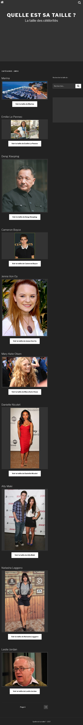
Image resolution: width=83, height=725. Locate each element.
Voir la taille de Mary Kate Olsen (25, 392)
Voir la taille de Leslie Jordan (25, 691)
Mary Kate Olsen (11, 353)
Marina (5, 78)
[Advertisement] (41, 39)
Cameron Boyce (11, 229)
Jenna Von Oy (9, 276)
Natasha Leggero (11, 567)
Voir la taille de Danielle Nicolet (25, 473)
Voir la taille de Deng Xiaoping (24, 217)
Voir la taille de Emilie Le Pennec (25, 144)
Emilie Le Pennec (11, 116)
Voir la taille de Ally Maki (25, 555)
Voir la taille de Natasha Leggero (24, 637)
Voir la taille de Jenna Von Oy (24, 341)
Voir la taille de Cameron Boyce (25, 264)
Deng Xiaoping (10, 156)
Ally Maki (6, 486)
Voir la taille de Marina (24, 104)
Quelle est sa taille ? (41, 15)
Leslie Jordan (9, 649)
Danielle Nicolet (10, 404)
